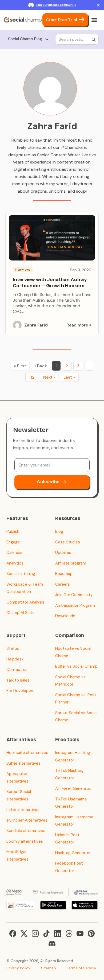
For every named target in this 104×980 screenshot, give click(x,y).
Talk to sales (18, 680)
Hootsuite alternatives (27, 752)
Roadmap (64, 573)
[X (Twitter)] (24, 933)
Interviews (22, 269)
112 (32, 377)
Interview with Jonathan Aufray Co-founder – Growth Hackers (50, 282)
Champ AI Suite (20, 612)
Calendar (14, 552)
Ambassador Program (75, 605)
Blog (59, 531)
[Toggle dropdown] (47, 39)
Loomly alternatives (24, 841)
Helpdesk (14, 659)
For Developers (20, 690)
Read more (77, 325)
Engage (13, 542)
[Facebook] (12, 933)
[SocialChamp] (23, 20)
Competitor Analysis (25, 602)
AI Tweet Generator (73, 788)
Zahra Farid (36, 325)
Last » (69, 377)
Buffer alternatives (23, 763)
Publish (12, 531)
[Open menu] (94, 20)
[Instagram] (35, 933)
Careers (62, 584)
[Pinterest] (91, 933)
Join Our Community (74, 594)
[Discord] (52, 943)
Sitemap (48, 968)
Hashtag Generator (73, 852)
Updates (63, 552)
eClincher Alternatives (26, 820)
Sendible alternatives (25, 830)
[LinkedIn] (57, 933)
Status (12, 648)
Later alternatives (22, 809)
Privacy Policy (18, 968)
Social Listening (20, 573)
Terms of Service (81, 968)
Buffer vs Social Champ (76, 666)
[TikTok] (46, 933)
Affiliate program (70, 563)
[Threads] (68, 933)
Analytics (14, 563)
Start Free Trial (61, 19)
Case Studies (67, 542)
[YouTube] (80, 933)
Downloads (65, 616)
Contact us (16, 669)
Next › (49, 377)
